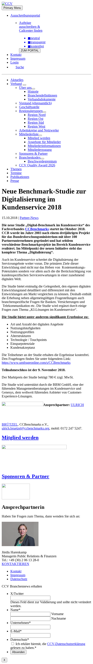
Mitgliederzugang (40, 150)
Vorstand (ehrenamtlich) (35, 103)
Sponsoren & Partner (33, 153)
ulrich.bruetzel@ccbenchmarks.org (25, 428)
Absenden (18, 652)
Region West (36, 126)
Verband (16, 84)
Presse (14, 181)
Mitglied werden (39, 138)
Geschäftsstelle (29, 107)
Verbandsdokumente (42, 99)
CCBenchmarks (37, 229)
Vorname (57, 614)
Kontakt (15, 54)
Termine (16, 173)
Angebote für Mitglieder (44, 142)
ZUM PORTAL (30, 50)
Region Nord (37, 115)
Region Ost (35, 118)
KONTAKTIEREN (15, 564)
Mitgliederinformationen (44, 146)
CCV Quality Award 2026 (37, 165)
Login (14, 62)
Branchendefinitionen (42, 95)
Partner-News (29, 218)
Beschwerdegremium (42, 161)
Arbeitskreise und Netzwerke (39, 130)
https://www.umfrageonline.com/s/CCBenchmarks (36, 362)
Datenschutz (18, 579)
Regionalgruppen (31, 111)
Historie (33, 91)
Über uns (25, 87)
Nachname (58, 618)
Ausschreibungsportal (25, 15)
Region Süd (36, 122)
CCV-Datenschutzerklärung (66, 644)
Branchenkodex (30, 157)
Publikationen (19, 177)
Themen (16, 169)
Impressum (17, 58)
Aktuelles (16, 80)
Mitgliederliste (28, 134)
